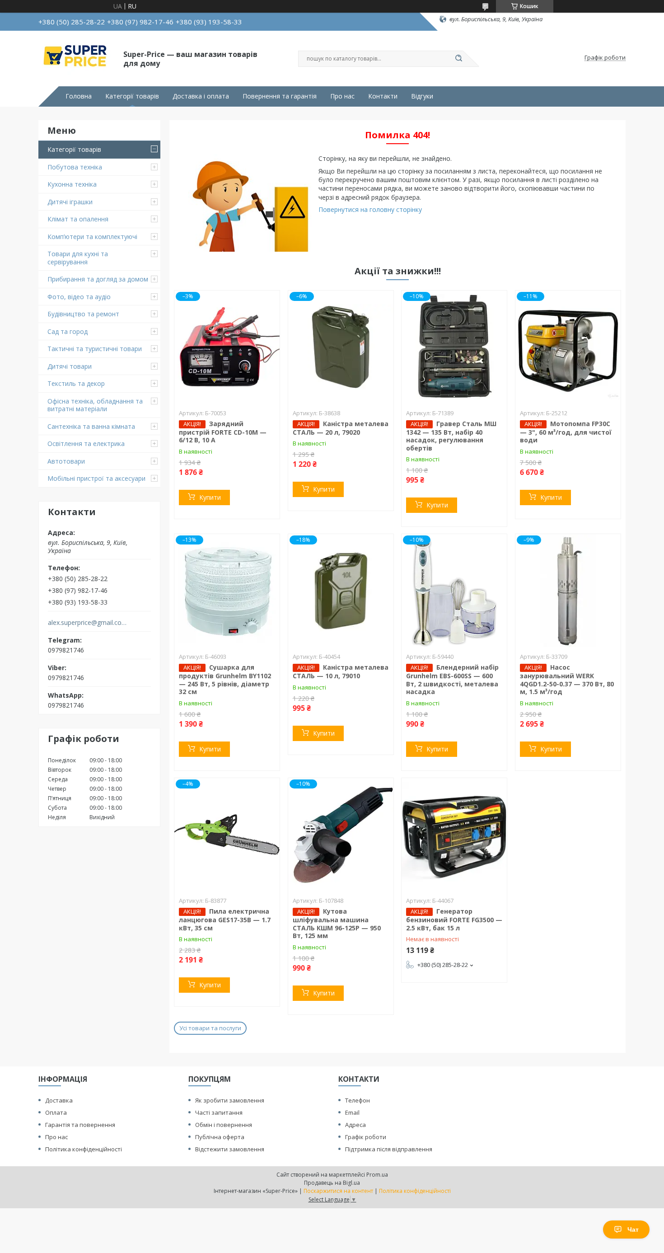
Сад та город (67, 331)
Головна (78, 96)
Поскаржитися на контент (338, 1191)
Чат (633, 1229)
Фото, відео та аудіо (79, 296)
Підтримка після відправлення (388, 1149)
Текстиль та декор (76, 383)
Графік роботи (365, 1137)
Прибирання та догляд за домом (97, 279)
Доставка (59, 1100)
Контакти (382, 96)
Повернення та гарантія (280, 96)
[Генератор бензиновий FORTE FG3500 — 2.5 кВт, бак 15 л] (454, 834)
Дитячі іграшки (70, 201)
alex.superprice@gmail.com (87, 623)
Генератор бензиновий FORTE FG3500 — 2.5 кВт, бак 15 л (454, 919)
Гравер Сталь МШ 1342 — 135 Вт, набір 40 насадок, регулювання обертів (451, 435)
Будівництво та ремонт (83, 314)
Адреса (355, 1125)
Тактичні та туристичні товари (94, 348)
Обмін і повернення (223, 1125)
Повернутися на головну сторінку (370, 209)
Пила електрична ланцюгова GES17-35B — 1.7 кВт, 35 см (225, 919)
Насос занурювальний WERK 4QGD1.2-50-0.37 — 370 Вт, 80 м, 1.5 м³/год (567, 679)
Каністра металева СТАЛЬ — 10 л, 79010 (340, 671)
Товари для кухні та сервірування (77, 257)
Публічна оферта (219, 1137)
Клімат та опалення (77, 219)
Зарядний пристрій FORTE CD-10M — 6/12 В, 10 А (223, 432)
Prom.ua (377, 1174)
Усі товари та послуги (210, 1028)
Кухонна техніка (72, 184)
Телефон (357, 1100)
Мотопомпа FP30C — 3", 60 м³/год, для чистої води (566, 432)
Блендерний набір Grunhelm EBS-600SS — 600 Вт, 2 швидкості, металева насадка (452, 679)
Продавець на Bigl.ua (332, 1183)
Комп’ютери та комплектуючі (92, 236)
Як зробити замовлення (229, 1100)
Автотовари (66, 461)
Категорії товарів (132, 96)
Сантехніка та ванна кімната (91, 426)
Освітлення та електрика (86, 443)
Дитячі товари (69, 366)
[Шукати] (458, 59)
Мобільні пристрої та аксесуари (96, 478)
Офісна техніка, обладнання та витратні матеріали (95, 405)
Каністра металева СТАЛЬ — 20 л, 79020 (340, 427)
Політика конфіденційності (83, 1149)
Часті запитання (219, 1112)
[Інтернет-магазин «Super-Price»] (76, 57)
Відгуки (422, 96)
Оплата (56, 1112)
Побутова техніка (74, 167)
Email (352, 1112)
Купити (210, 497)
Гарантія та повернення (80, 1125)
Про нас (342, 96)
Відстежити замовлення (229, 1149)
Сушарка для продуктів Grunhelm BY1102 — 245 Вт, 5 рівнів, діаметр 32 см (225, 679)
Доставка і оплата (201, 96)
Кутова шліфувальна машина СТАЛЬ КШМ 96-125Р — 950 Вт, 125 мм (337, 923)
